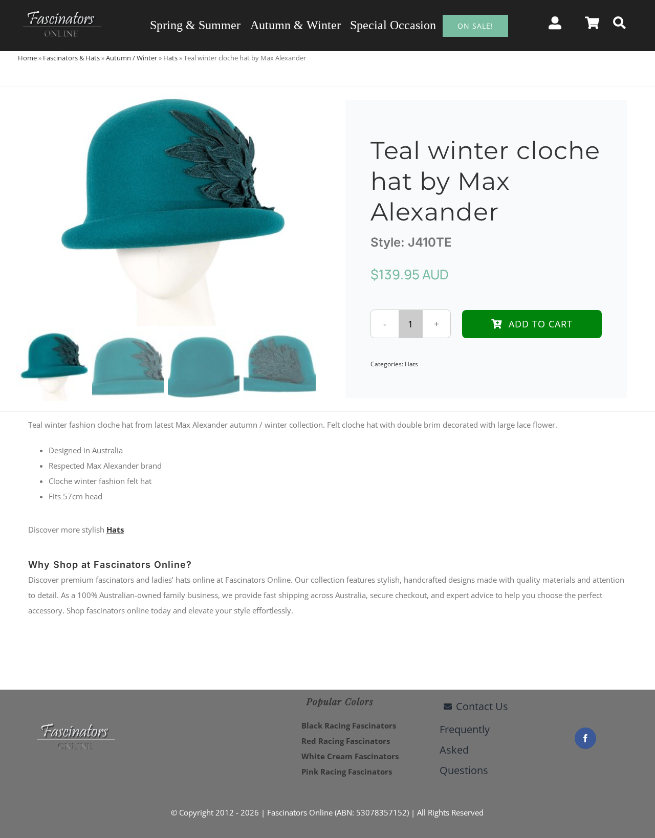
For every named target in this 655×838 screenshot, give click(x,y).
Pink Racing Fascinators (346, 771)
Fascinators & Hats (71, 57)
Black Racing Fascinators (348, 725)
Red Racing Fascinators (345, 741)
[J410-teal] (166, 206)
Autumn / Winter (131, 57)
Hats (170, 57)
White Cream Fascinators (350, 756)
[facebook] (585, 738)
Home (27, 57)
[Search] (619, 23)
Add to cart (541, 324)
